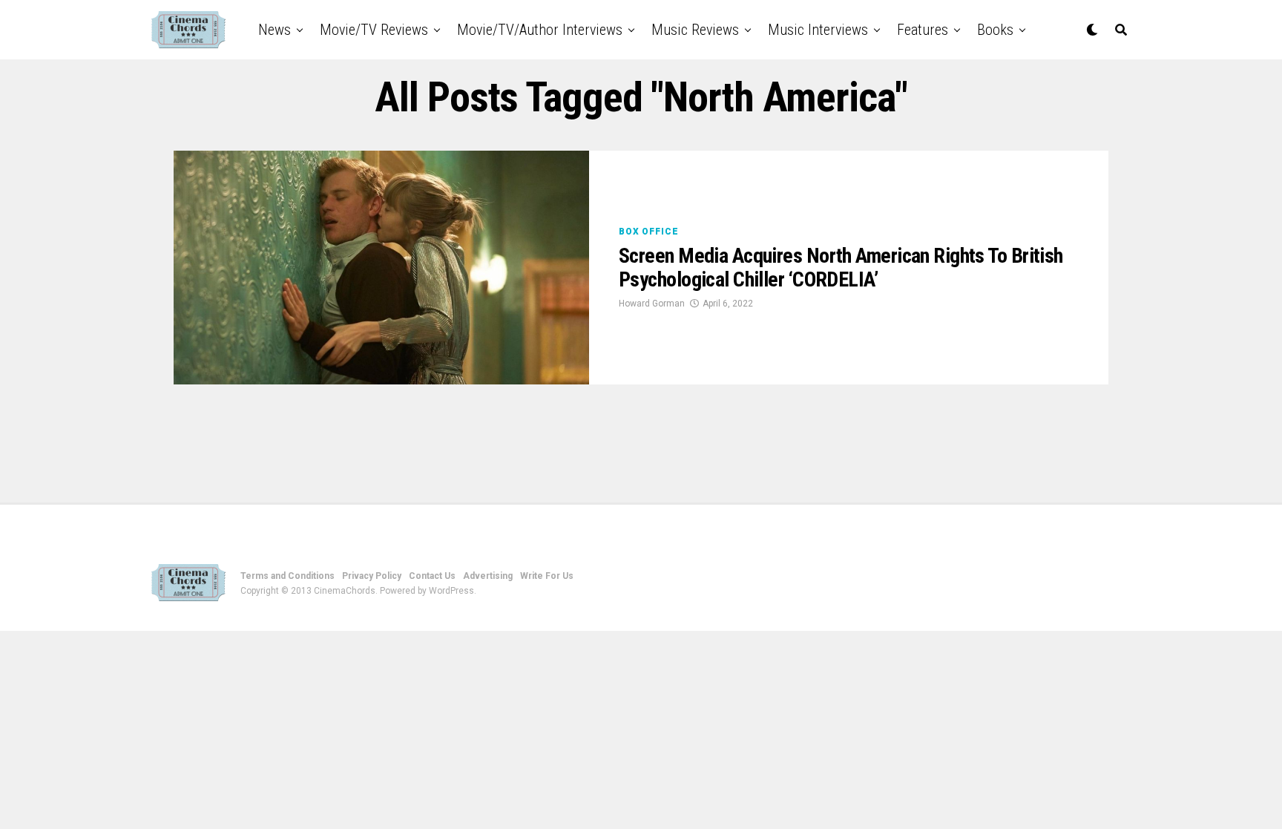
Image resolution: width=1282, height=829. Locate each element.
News (274, 30)
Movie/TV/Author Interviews (539, 30)
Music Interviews (818, 30)
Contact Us (432, 576)
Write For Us (546, 576)
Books (995, 30)
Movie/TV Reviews (374, 30)
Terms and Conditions (287, 576)
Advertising (488, 576)
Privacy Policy (371, 576)
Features (922, 30)
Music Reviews (695, 30)
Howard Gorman (652, 303)
